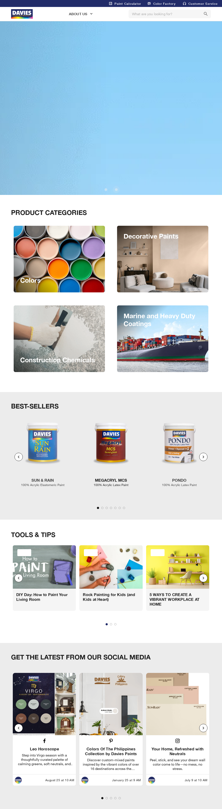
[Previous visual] (19, 457)
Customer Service (203, 3)
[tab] (98, 508)
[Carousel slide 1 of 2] (105, 189)
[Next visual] (203, 457)
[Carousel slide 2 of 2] (116, 189)
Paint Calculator (127, 3)
